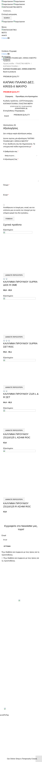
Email (6, 195)
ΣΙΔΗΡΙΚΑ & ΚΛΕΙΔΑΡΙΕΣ (12, 658)
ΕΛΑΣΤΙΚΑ (6, 618)
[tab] (21, 107)
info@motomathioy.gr (12, 698)
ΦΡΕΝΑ (5, 650)
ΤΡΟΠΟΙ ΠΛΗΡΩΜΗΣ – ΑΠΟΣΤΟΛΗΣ (16, 672)
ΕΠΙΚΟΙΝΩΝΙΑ (7, 676)
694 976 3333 (7, 695)
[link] (21, 709)
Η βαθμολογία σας (10, 151)
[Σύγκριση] (6, 270)
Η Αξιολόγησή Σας (10, 159)
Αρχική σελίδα (8, 63)
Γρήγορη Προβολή (11, 270)
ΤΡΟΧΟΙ (5, 646)
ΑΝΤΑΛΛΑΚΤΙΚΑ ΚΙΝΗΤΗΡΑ (13, 610)
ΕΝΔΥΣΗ (5, 642)
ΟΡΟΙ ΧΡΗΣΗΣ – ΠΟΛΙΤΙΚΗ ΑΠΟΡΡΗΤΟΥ (18, 668)
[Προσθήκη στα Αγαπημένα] (17, 270)
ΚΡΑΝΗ (5, 626)
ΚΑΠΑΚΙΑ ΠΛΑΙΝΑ (10, 66)
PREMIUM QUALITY (11, 76)
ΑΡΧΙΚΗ (5, 664)
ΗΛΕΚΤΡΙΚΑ (7, 622)
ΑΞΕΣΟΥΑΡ (6, 614)
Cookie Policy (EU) (9, 680)
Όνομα (6, 185)
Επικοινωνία (22, 592)
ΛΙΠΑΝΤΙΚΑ (6, 630)
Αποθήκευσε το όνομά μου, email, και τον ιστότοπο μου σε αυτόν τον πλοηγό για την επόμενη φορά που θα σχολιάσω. (19, 210)
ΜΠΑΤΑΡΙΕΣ (6, 634)
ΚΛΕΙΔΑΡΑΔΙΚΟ (8, 653)
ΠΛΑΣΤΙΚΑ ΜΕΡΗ (23, 63)
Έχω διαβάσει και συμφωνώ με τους (20, 553)
